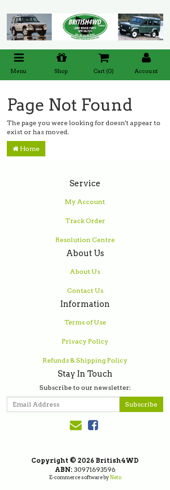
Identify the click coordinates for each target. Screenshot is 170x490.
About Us (85, 271)
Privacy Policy (85, 341)
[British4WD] (85, 24)
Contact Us (85, 290)
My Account (85, 201)
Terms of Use (85, 322)
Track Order (85, 220)
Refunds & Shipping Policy (85, 360)
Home (29, 148)
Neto (115, 477)
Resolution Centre (85, 239)
